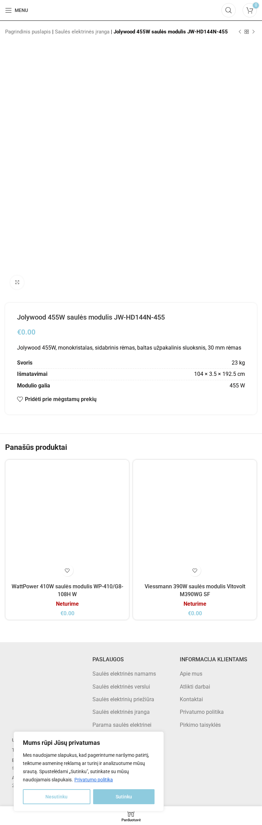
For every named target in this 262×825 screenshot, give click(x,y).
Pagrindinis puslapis (28, 32)
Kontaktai (191, 699)
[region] (89, 771)
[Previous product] (239, 31)
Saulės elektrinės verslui (121, 686)
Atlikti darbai (195, 686)
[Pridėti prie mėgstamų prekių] (67, 570)
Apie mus (191, 674)
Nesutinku (56, 796)
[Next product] (253, 31)
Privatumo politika (93, 779)
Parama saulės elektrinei (121, 725)
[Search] (228, 10)
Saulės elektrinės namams (124, 674)
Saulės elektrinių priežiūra (123, 699)
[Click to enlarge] (17, 282)
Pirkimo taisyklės (200, 725)
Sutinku (124, 796)
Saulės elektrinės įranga (82, 32)
